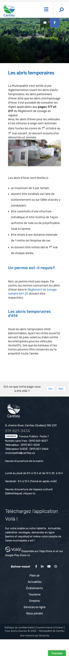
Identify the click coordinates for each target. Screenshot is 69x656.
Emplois (34, 601)
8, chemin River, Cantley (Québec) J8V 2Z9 (31, 425)
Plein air (34, 575)
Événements (34, 588)
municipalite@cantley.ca (20, 452)
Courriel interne (44, 627)
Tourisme (34, 594)
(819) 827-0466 (39, 448)
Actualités (34, 582)
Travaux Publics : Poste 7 (33, 436)
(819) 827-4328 (30, 444)
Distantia (44, 635)
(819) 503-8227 (38, 440)
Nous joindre (34, 613)
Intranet (58, 627)
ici (34, 493)
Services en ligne (35, 607)
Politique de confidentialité (19, 627)
